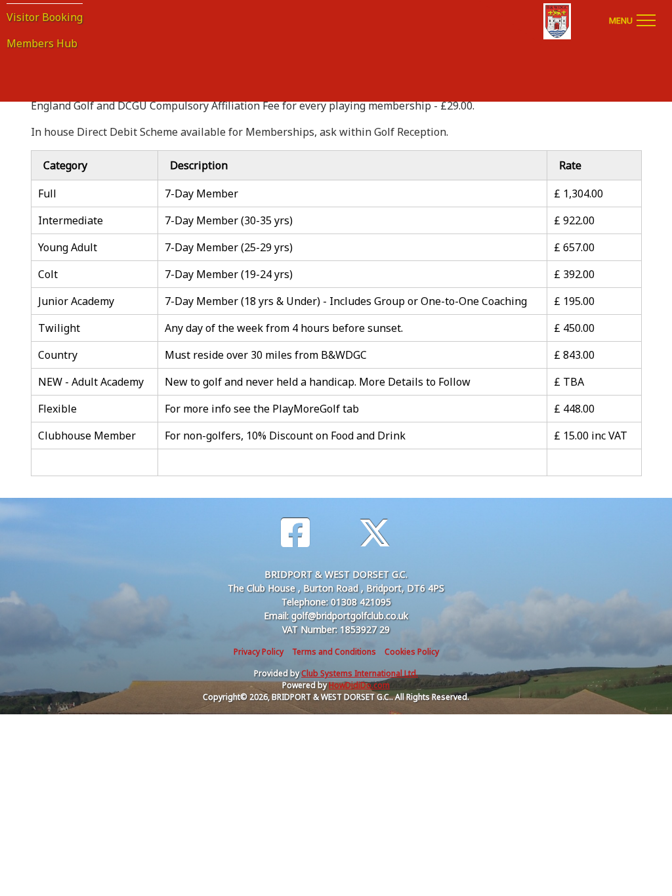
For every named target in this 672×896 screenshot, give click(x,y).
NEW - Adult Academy (91, 382)
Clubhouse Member (87, 435)
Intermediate (70, 220)
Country (57, 355)
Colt (48, 274)
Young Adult (67, 247)
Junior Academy (76, 301)
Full (47, 193)
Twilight (59, 328)
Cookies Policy (412, 651)
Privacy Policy (259, 651)
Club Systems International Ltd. (359, 673)
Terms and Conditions (334, 651)
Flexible (57, 408)
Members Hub (42, 43)
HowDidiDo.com (359, 685)
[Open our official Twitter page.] (374, 533)
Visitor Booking (45, 17)
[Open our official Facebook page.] (295, 533)
